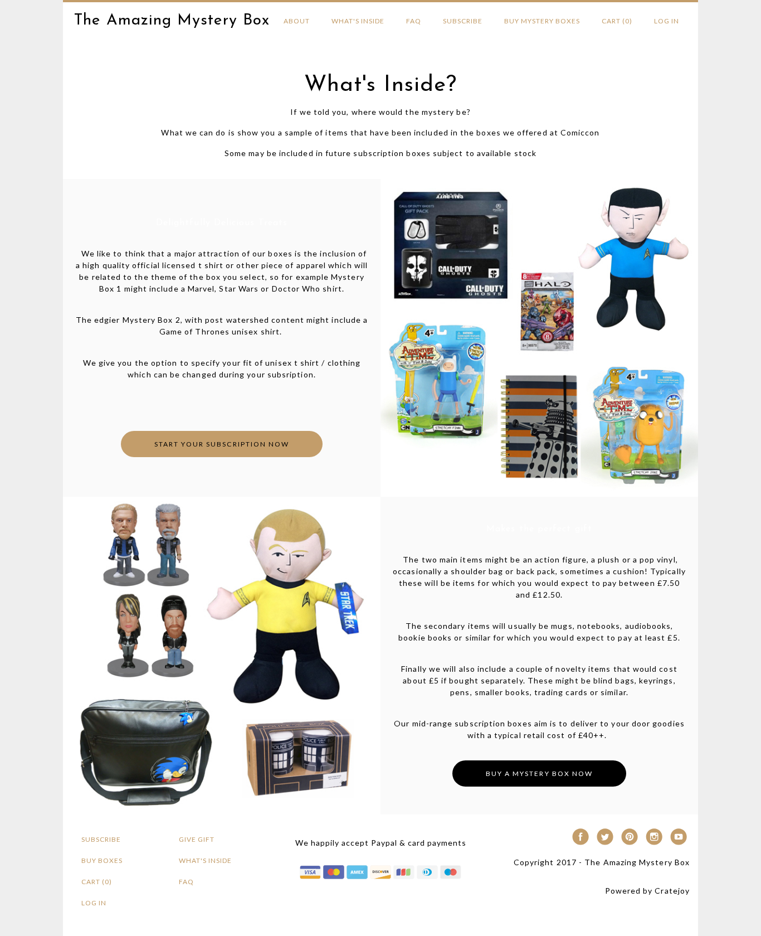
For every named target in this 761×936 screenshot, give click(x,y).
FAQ (413, 21)
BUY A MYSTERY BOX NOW (539, 773)
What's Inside (357, 21)
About (297, 21)
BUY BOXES (102, 860)
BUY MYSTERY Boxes (542, 21)
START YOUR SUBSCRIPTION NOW (221, 444)
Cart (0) (617, 21)
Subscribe (462, 21)
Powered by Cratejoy (647, 890)
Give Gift (196, 839)
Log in (666, 21)
